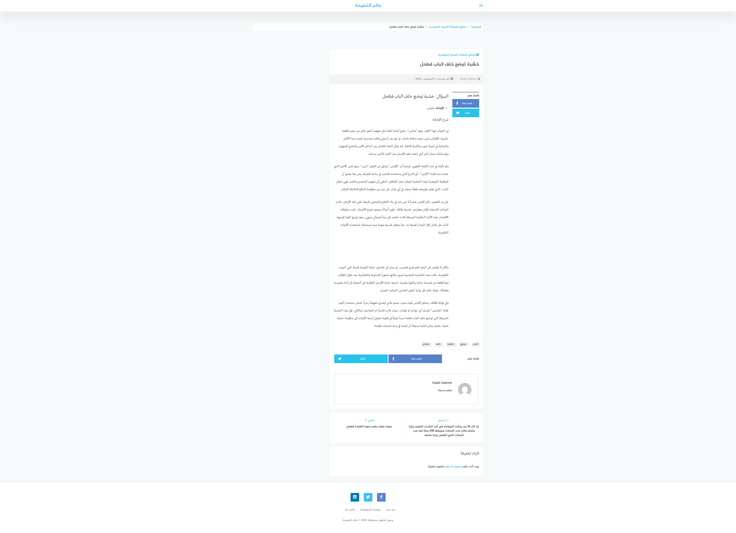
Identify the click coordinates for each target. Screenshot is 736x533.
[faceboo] (381, 497)
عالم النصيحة (368, 5)
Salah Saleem (468, 79)
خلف (438, 344)
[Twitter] (368, 497)
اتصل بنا (350, 510)
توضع (463, 344)
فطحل (425, 344)
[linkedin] (355, 497)
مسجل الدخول (453, 466)
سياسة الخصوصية (370, 510)
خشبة (450, 344)
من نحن (390, 510)
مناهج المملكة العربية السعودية (456, 55)
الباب (475, 344)
